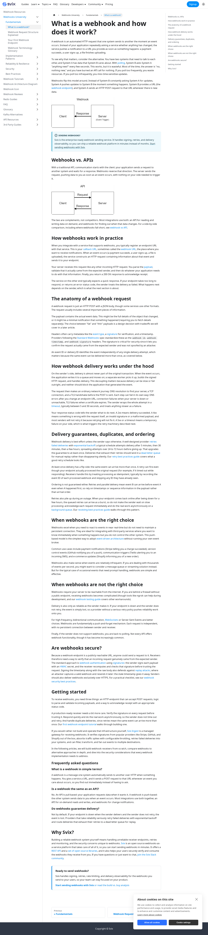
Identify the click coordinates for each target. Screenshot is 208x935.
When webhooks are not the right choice (182, 54)
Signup (193, 4)
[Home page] (54, 15)
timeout (56, 406)
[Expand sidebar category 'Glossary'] (37, 109)
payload (148, 266)
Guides (25, 4)
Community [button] (94, 4)
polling (121, 62)
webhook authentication (93, 662)
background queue (62, 509)
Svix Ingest (133, 731)
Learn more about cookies (149, 914)
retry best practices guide (126, 456)
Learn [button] (34, 4)
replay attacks (142, 670)
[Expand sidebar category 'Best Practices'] (37, 74)
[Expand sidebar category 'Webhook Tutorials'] (37, 79)
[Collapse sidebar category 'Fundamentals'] (37, 22)
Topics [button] (45, 4)
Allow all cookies (152, 922)
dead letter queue (150, 452)
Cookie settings (184, 922)
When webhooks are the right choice (180, 47)
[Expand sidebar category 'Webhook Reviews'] (37, 94)
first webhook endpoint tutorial (80, 724)
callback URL (90, 249)
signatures (118, 662)
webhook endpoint (62, 88)
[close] (196, 899)
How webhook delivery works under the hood (180, 33)
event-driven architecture (110, 538)
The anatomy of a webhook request (179, 26)
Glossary (64, 4)
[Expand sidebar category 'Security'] (37, 69)
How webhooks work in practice (181, 20)
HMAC (63, 666)
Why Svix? (172, 68)
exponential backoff (84, 445)
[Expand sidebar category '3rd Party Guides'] (37, 124)
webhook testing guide (88, 599)
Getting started (174, 64)
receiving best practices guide (94, 509)
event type (98, 334)
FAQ (55, 4)
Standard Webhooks (88, 337)
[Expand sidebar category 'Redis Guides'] (37, 99)
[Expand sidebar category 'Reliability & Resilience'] (37, 63)
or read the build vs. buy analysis (111, 885)
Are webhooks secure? (177, 60)
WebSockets (111, 619)
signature (112, 334)
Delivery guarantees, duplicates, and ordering (181, 40)
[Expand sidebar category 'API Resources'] (37, 119)
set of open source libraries (82, 850)
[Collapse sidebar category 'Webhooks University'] (37, 17)
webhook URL (128, 249)
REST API (56, 850)
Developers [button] (77, 4)
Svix (123, 843)
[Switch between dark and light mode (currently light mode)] (203, 4)
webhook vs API (118, 227)
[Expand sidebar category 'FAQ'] (37, 104)
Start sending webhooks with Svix (74, 885)
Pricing (109, 4)
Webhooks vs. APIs (176, 16)
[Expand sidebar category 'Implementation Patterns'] (37, 57)
